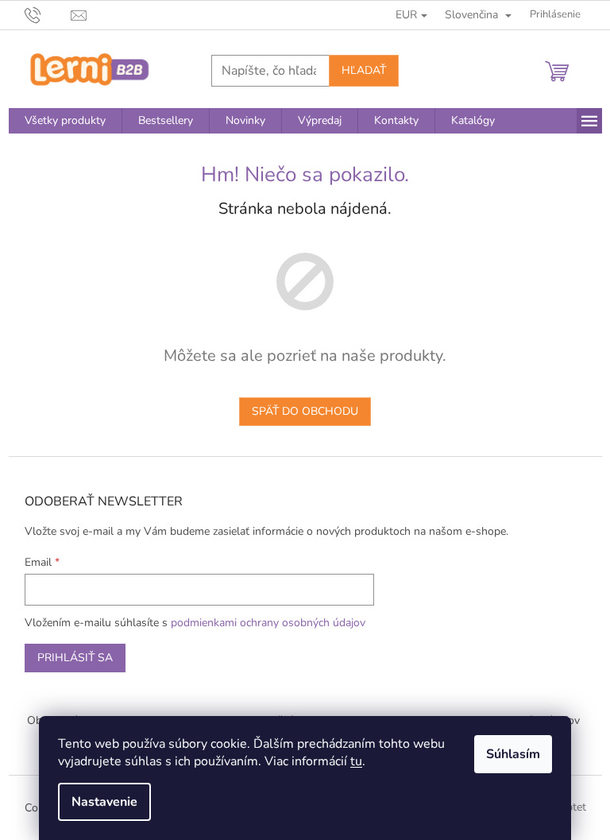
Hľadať (364, 70)
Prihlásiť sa (75, 657)
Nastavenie (104, 802)
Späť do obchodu (305, 411)
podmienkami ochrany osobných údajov (268, 622)
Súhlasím (513, 754)
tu (356, 761)
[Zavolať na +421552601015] (48, 14)
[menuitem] (65, 121)
